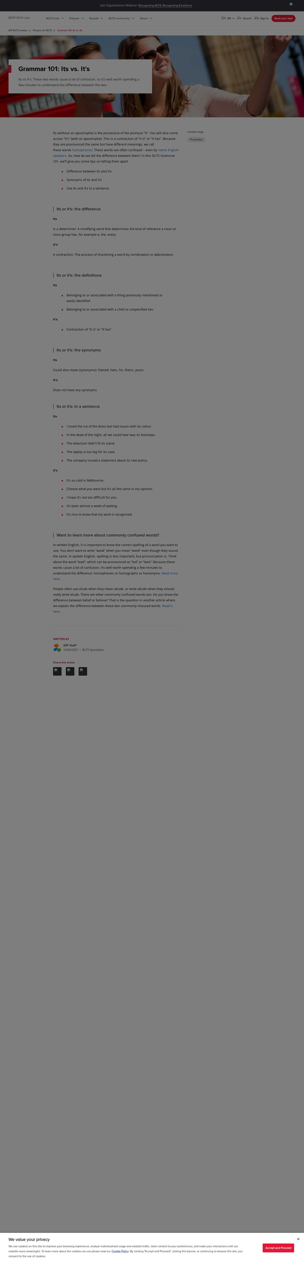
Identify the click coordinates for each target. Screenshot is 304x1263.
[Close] (298, 1239)
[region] (152, 1248)
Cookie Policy (120, 1251)
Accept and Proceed (278, 1248)
